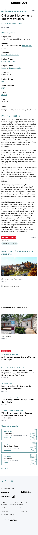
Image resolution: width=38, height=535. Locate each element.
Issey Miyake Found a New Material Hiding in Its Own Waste (16, 387)
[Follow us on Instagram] (12, 481)
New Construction (14, 68)
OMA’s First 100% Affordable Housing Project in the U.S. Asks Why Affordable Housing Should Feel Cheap (17, 372)
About (3, 508)
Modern (4, 95)
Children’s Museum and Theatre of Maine (14, 11)
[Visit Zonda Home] (9, 520)
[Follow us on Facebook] (9, 481)
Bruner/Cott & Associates (11, 23)
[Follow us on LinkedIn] (2, 481)
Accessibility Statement (8, 514)
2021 (3, 88)
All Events (4, 468)
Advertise (22, 508)
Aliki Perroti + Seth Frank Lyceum (12, 279)
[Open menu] (35, 3)
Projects (4, 10)
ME (30, 46)
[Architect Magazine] (19, 3)
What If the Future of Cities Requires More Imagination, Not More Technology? (16, 415)
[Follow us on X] (6, 481)
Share (34, 10)
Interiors (4, 68)
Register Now (7, 437)
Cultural (13, 61)
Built (3, 81)
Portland (25, 46)
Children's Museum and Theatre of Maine (14, 307)
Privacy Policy (23, 511)
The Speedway (6, 336)
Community (5, 61)
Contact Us (4, 511)
